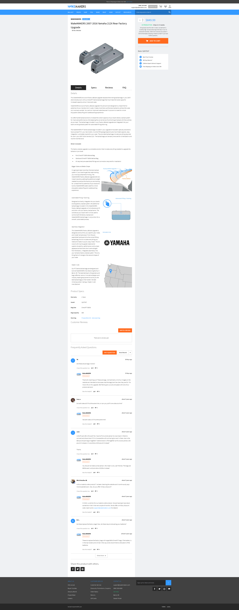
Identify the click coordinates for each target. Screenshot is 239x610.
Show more (100, 555)
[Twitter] (78, 569)
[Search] (169, 12)
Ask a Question (109, 352)
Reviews (109, 87)
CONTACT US (152, 6)
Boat (104, 12)
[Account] (169, 6)
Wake (98, 12)
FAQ (124, 87)
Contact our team (157, 33)
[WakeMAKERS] (77, 6)
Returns (93, 595)
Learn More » (129, 2)
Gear (110, 12)
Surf (85, 12)
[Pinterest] (82, 569)
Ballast (70, 12)
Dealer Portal (117, 598)
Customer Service (96, 585)
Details (78, 87)
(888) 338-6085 (142, 5)
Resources (127, 12)
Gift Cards (93, 598)
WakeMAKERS (76, 19)
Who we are (71, 585)
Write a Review (76, 30)
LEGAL (168, 607)
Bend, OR (116, 595)
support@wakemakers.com (139, 7)
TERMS (163, 607)
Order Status (94, 592)
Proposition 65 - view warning (91, 318)
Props (78, 12)
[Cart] (160, 6)
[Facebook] (73, 569)
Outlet (118, 12)
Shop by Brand (72, 592)
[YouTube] (169, 589)
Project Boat (71, 595)
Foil (91, 12)
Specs (94, 87)
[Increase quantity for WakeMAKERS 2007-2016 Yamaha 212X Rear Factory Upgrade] (142, 19)
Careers (70, 598)
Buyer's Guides (72, 588)
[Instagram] (164, 589)
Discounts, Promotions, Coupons (101, 588)
